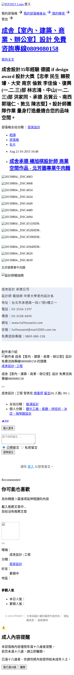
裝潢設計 (32, 404)
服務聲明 (43, 620)
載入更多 (8, 428)
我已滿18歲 (9, 667)
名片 (12, 144)
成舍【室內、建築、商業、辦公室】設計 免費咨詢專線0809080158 (34, 39)
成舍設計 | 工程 (12, 366)
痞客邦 (38, 393)
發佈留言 (8, 452)
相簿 (12, 135)
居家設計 (34, 127)
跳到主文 (8, 59)
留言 (47, 393)
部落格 (14, 140)
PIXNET (18, 616)
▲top (5, 420)
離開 (22, 667)
